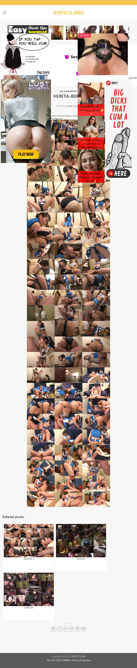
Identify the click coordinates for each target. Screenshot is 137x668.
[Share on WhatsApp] (53, 629)
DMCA (66, 660)
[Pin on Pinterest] (77, 629)
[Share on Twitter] (65, 629)
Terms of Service (81, 660)
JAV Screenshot (68, 91)
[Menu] (5, 13)
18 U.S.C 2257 (54, 660)
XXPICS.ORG (68, 12)
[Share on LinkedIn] (83, 629)
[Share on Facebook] (59, 629)
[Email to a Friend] (71, 629)
